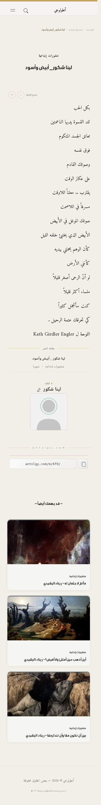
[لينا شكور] (48, 411)
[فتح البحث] (25, 10)
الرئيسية (90, 30)
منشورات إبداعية (76, 30)
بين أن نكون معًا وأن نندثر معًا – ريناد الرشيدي (56, 735)
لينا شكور (52, 389)
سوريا (36, 366)
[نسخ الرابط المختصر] (83, 464)
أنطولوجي (60, 10)
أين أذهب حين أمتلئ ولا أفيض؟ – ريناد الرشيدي (55, 659)
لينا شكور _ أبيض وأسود (48, 359)
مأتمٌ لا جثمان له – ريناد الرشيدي (64, 583)
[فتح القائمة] (13, 10)
